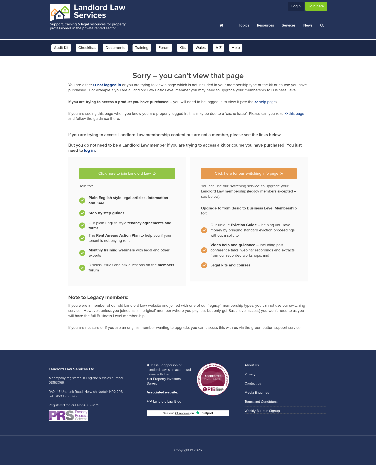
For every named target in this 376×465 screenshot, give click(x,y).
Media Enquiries (257, 392)
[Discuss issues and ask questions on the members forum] (127, 268)
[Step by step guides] (101, 214)
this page (296, 113)
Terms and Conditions (261, 402)
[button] (127, 173)
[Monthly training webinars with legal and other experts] (127, 254)
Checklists (87, 47)
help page (267, 101)
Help (236, 47)
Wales (201, 47)
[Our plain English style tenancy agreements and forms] (127, 226)
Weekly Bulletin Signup (262, 411)
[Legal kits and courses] (225, 265)
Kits (183, 47)
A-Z (219, 47)
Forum (164, 47)
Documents (115, 47)
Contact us (253, 383)
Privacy (250, 374)
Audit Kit (61, 47)
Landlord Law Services (88, 17)
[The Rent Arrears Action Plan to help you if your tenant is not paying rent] (127, 239)
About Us (252, 365)
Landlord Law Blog (167, 401)
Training (141, 47)
